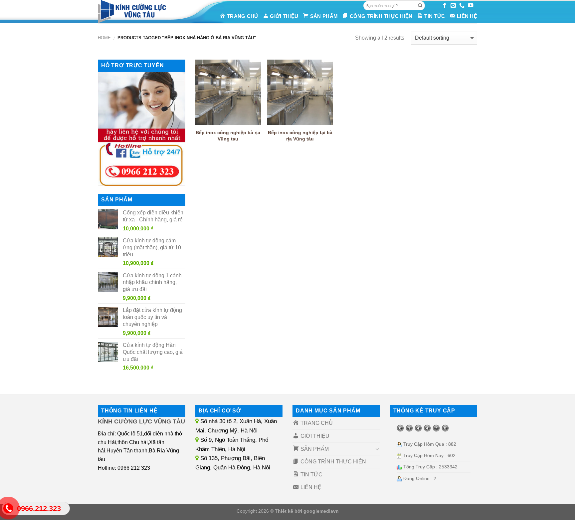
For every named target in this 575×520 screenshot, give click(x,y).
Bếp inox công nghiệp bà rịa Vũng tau (228, 135)
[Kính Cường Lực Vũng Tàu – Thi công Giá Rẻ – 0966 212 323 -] (141, 11)
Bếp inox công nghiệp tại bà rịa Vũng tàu (300, 135)
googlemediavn (321, 511)
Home (104, 37)
